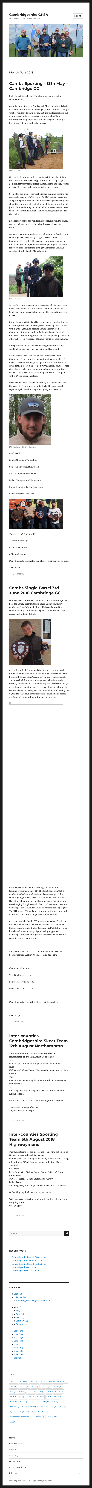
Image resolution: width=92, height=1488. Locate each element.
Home (12, 1438)
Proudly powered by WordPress (40, 1481)
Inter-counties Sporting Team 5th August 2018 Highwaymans (33, 1139)
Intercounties (30, 1407)
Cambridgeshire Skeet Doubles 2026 (29, 1264)
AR (41, 1391)
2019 (18, 1351)
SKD (30, 1412)
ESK (13, 1401)
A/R (13, 1391)
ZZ (12, 1422)
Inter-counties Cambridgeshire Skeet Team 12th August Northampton (38, 1040)
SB (21, 1412)
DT (48, 1396)
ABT (22, 1391)
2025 (18, 1331)
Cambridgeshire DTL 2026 (24, 1267)
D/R (40, 1396)
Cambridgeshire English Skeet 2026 (29, 1257)
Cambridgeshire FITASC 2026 (26, 1270)
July (19, 1307)
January (21, 1324)
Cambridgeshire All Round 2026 (27, 1260)
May (19, 1310)
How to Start (15, 1461)
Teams (39, 1417)
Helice (14, 1407)
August (21, 1297)
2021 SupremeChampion (54, 1381)
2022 (18, 1341)
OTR (62, 1407)
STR (40, 1412)
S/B (13, 1412)
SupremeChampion (21, 1417)
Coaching (13, 1455)
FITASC (34, 1401)
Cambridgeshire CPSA (28, 15)
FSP (45, 1401)
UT (49, 1417)
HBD (55, 1401)
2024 (18, 1334)
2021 (18, 1344)
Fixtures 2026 (15, 1444)
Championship (55, 1391)
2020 (18, 1348)
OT (53, 1407)
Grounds (13, 1449)
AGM (32, 1391)
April (20, 1314)
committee (17, 1396)
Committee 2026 (17, 1467)
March (20, 1317)
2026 (18, 1294)
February (22, 1321)
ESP (23, 1401)
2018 (18, 1354)
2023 (18, 1337)
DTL (57, 1396)
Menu (77, 16)
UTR (57, 1417)
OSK (44, 1407)
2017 (18, 1358)
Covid (30, 1396)
